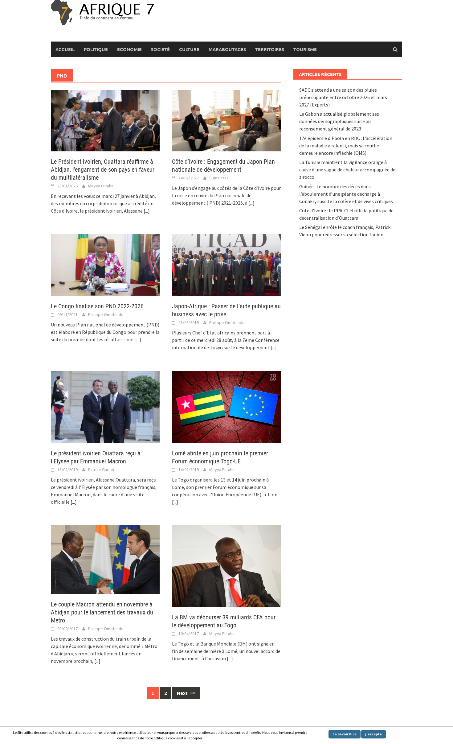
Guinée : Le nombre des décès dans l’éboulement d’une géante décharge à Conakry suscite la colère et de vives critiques (346, 193)
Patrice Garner (101, 469)
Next (183, 693)
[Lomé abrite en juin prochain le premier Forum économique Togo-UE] (226, 406)
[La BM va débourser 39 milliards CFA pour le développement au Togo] (226, 565)
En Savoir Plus (345, 734)
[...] (147, 211)
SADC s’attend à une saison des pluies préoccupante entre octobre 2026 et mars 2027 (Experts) (343, 97)
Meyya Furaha (100, 186)
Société (160, 49)
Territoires (269, 49)
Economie (129, 49)
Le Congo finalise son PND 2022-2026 (97, 306)
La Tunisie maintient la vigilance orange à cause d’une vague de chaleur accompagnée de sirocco (347, 169)
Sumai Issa (219, 178)
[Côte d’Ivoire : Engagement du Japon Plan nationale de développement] (226, 120)
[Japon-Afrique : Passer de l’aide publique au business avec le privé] (226, 264)
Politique (96, 49)
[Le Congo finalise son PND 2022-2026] (105, 264)
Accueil (65, 49)
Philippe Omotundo (106, 314)
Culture (189, 49)
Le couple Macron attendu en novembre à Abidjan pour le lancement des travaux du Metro (102, 612)
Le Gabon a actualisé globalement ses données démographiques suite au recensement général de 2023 (339, 121)
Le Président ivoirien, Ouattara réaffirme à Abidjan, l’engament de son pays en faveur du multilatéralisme (102, 169)
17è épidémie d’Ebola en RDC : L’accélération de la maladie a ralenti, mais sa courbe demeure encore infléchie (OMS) (345, 145)
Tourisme (305, 49)
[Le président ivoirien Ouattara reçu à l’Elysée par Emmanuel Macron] (105, 406)
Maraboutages (227, 49)
